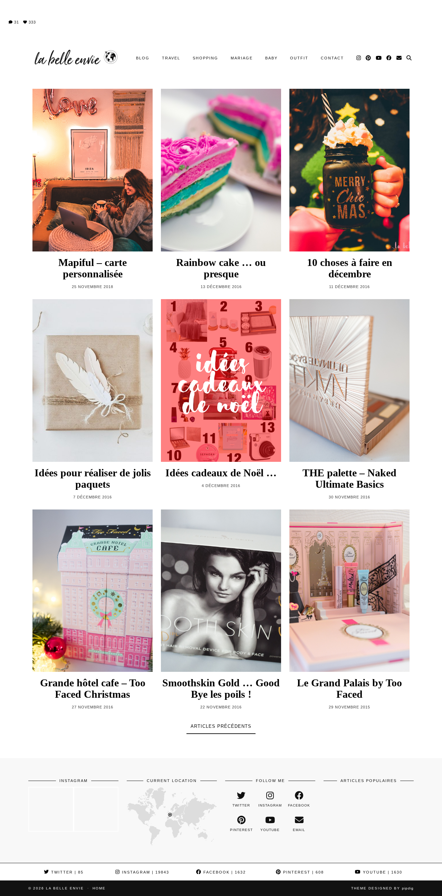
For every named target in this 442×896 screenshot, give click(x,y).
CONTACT (332, 58)
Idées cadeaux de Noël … (221, 472)
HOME (99, 888)
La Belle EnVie (65, 888)
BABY (271, 58)
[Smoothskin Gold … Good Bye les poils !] (221, 590)
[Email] (399, 58)
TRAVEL (171, 58)
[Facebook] (389, 58)
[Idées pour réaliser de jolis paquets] (92, 380)
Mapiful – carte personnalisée (92, 268)
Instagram (144, 872)
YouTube (381, 872)
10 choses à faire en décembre (349, 268)
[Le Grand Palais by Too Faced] (349, 590)
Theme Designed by (382, 888)
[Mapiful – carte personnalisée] (92, 170)
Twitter (66, 872)
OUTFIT (299, 58)
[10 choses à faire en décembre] (349, 170)
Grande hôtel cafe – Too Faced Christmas (92, 688)
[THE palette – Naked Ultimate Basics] (349, 380)
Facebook (224, 872)
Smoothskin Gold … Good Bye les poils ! (221, 688)
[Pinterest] (369, 58)
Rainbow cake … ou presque (221, 268)
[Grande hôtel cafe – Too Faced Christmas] (92, 590)
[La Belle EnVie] (75, 57)
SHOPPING (205, 58)
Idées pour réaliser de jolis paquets (93, 478)
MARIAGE (242, 58)
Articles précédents (221, 726)
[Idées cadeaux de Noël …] (221, 380)
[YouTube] (379, 58)
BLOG (143, 58)
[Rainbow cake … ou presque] (221, 170)
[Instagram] (359, 58)
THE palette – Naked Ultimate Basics (349, 478)
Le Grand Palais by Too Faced (349, 688)
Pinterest (302, 872)
